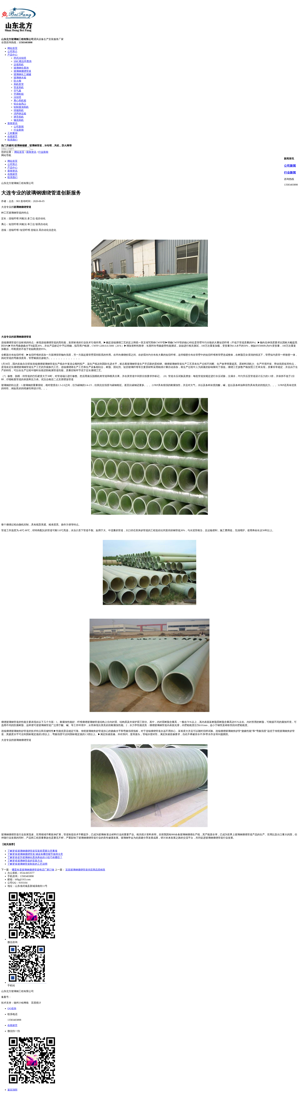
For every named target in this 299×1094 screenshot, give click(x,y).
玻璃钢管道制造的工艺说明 (27, 864)
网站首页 (12, 48)
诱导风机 (19, 116)
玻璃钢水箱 (20, 77)
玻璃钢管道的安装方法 (24, 860)
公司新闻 (19, 126)
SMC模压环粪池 (22, 61)
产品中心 (12, 54)
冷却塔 (17, 97)
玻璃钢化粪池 (21, 67)
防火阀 (17, 81)
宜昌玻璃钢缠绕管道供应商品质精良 (85, 869)
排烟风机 (19, 110)
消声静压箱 (20, 113)
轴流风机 (19, 120)
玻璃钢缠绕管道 (22, 71)
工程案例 (12, 133)
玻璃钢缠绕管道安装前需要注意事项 (32, 850)
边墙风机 (19, 64)
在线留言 (12, 136)
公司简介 (12, 51)
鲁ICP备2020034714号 (23, 997)
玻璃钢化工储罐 (22, 74)
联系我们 (12, 139)
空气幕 (17, 90)
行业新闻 (19, 130)
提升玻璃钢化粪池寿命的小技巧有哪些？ (34, 857)
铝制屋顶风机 (21, 107)
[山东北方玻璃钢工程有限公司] (18, 36)
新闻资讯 (12, 123)
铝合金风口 (20, 103)
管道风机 (19, 87)
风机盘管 (19, 84)
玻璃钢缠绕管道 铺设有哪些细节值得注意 (35, 854)
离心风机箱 (20, 100)
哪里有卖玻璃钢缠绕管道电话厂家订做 (33, 869)
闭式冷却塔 (20, 58)
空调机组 (19, 94)
